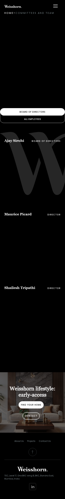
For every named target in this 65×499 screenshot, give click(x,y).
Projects (31, 441)
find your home (31, 404)
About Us (19, 441)
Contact (31, 415)
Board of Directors (32, 111)
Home (9, 13)
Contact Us (45, 441)
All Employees (32, 119)
